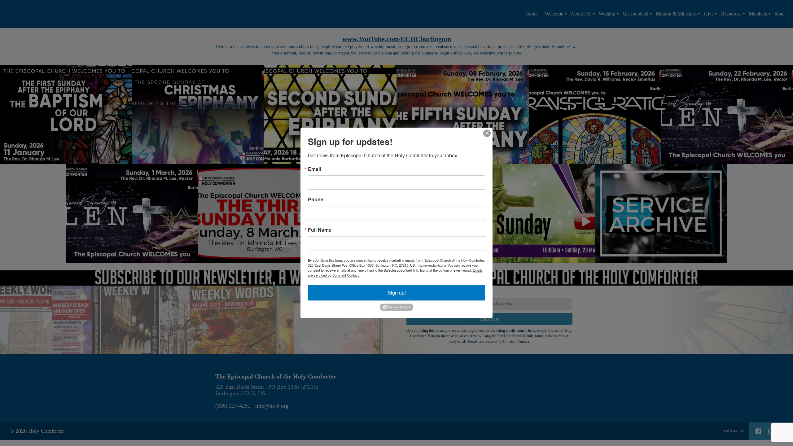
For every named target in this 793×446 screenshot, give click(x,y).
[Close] (487, 133)
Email (314, 169)
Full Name (319, 229)
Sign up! (397, 292)
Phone (315, 199)
